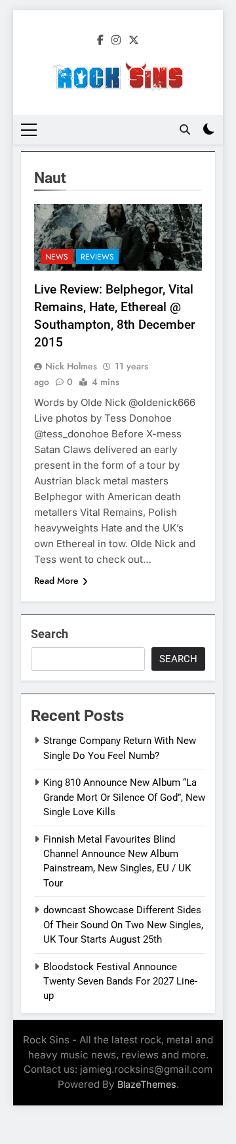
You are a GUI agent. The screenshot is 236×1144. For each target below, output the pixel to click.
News (56, 257)
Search (49, 634)
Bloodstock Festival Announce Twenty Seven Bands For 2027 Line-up (120, 981)
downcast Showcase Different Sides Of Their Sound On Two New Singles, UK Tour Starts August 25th (123, 924)
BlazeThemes (146, 1084)
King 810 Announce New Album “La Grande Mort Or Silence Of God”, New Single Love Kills (124, 797)
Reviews (97, 257)
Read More (56, 580)
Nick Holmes (71, 366)
